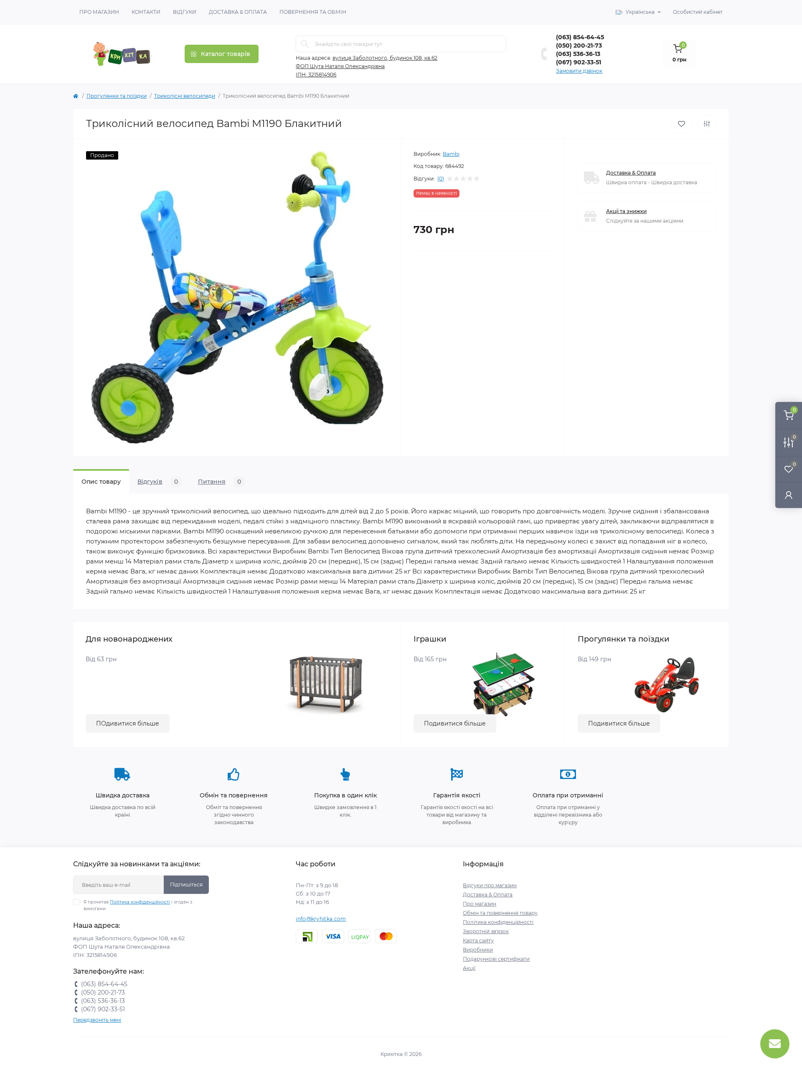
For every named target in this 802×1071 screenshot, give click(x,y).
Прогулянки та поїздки (116, 96)
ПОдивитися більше (127, 723)
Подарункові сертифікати (496, 959)
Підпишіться (186, 884)
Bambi (451, 154)
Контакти (146, 12)
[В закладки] (681, 123)
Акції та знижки (626, 211)
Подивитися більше (455, 723)
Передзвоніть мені (97, 1020)
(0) (440, 179)
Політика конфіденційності (140, 902)
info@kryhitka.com (321, 919)
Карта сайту (478, 940)
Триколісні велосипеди (184, 96)
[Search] (305, 44)
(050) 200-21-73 (579, 45)
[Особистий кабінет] (788, 495)
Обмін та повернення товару (500, 913)
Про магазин (99, 12)
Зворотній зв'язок (486, 931)
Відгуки (184, 12)
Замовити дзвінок (579, 71)
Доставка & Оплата (238, 12)
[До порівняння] (707, 123)
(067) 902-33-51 (578, 62)
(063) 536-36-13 (578, 54)
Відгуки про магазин (490, 885)
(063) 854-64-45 (580, 37)
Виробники (478, 950)
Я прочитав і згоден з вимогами (138, 905)
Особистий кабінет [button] (698, 12)
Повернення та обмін (312, 12)
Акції (469, 968)
